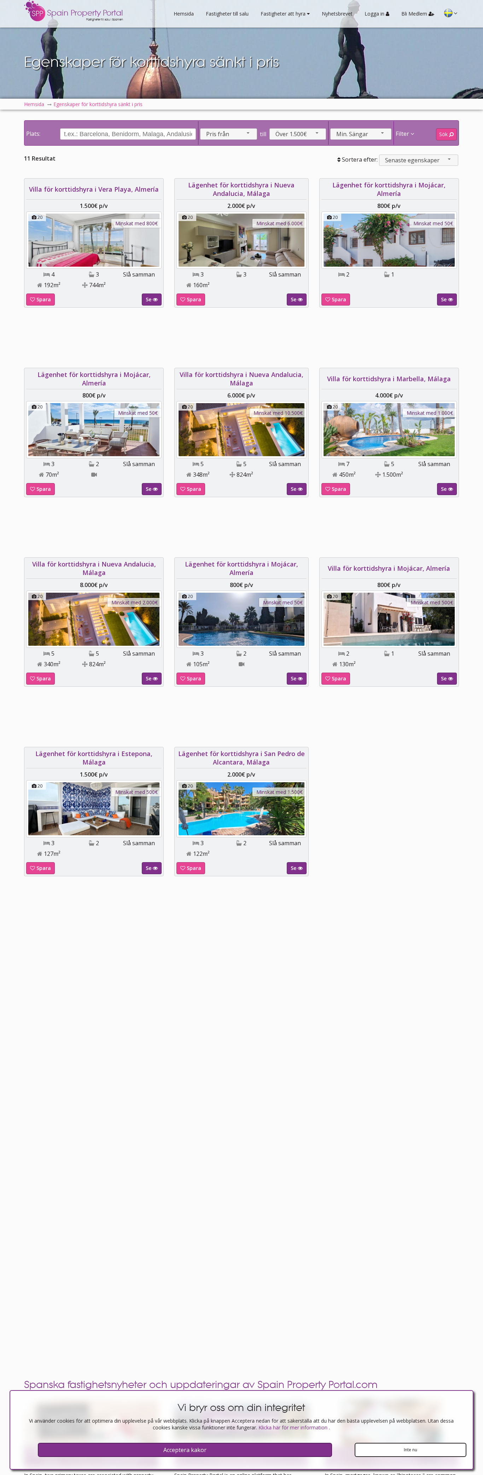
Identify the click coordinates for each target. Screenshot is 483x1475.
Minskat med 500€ (432, 602)
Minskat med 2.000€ (134, 602)
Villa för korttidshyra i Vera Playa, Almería (94, 189)
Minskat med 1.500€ (279, 792)
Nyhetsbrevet (337, 13)
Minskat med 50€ (433, 223)
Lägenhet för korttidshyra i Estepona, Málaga (93, 757)
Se (149, 299)
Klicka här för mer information (293, 1427)
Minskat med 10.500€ (278, 413)
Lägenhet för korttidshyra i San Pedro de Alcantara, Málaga (241, 757)
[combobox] (228, 134)
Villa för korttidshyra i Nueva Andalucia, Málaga (241, 378)
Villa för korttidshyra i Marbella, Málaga (389, 378)
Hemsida (184, 13)
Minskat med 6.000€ (279, 223)
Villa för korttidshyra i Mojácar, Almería (389, 568)
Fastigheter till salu (227, 13)
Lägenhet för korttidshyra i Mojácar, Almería (389, 189)
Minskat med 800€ (136, 223)
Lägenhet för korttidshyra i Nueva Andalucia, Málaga (241, 189)
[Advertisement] (241, 338)
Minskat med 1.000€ (430, 413)
